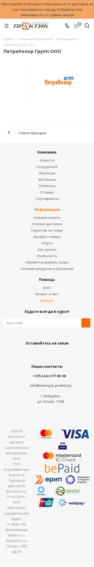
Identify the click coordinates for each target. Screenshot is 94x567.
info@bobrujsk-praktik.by (50, 385)
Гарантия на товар (47, 230)
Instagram (51, 353)
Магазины (47, 179)
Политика (47, 185)
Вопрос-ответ (47, 294)
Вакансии (47, 173)
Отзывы (47, 192)
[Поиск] (87, 26)
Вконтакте (28, 353)
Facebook (40, 353)
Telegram (63, 353)
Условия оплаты (47, 217)
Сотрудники (47, 166)
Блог (47, 287)
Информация (47, 209)
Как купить (47, 249)
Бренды (47, 300)
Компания (47, 152)
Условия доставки (47, 224)
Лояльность (47, 255)
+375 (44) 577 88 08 (49, 376)
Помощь (47, 279)
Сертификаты (47, 198)
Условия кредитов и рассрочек (47, 268)
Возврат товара (47, 236)
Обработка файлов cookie (47, 262)
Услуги (47, 243)
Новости (47, 160)
